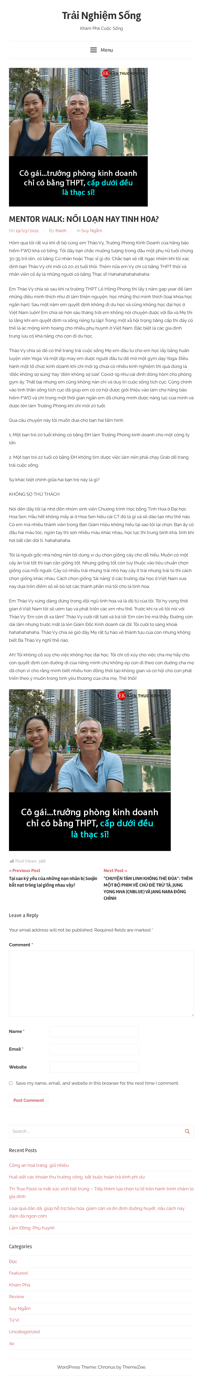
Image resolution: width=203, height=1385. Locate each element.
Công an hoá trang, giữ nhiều (39, 1165)
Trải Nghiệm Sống (101, 15)
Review (16, 1296)
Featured (18, 1273)
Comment (21, 944)
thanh (61, 230)
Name (17, 1031)
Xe (11, 1343)
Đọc (13, 1261)
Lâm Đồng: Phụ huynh (32, 1227)
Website (18, 1067)
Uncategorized (24, 1331)
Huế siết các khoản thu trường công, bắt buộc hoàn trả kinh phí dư (77, 1177)
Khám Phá (19, 1285)
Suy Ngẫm (91, 230)
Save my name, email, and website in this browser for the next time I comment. (97, 1083)
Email (16, 1049)
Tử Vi (14, 1320)
